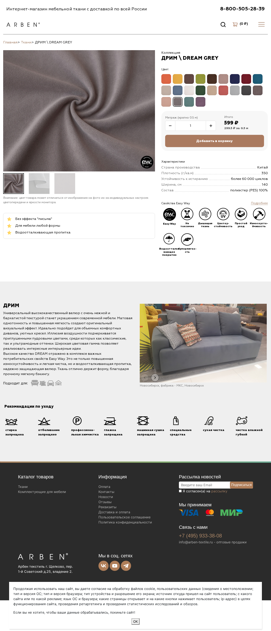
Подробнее (259, 203)
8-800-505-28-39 (242, 8)
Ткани (23, 487)
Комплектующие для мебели (42, 492)
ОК (135, 621)
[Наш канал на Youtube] (115, 566)
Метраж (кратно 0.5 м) (181, 117)
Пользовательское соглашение (124, 517)
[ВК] (103, 566)
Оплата (104, 487)
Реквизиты (107, 507)
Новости (105, 497)
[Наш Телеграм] (126, 566)
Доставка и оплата (114, 512)
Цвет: (165, 69)
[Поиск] (223, 24)
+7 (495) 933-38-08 (200, 535)
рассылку (219, 491)
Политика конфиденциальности (125, 522)
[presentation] (145, 378)
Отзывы (105, 502)
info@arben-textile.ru (196, 542)
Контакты (106, 492)
